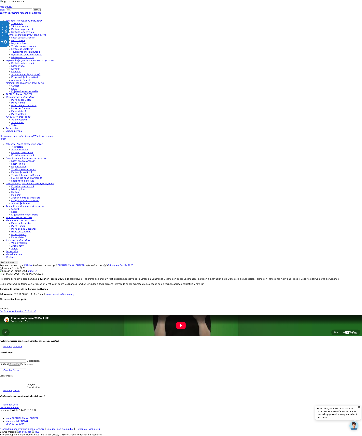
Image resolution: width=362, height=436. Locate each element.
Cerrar (16, 370)
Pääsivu (28, 265)
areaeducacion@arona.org (60, 294)
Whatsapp (39, 136)
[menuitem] (24, 20)
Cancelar (17, 346)
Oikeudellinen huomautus (60, 429)
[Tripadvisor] (24, 431)
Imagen (31, 384)
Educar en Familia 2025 (120, 265)
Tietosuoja (81, 429)
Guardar (7, 370)
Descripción (33, 360)
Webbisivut (95, 429)
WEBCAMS (17, 421)
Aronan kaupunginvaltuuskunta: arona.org (22, 429)
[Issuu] (35, 431)
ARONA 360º (15, 423)
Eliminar (7, 346)
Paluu (9, 407)
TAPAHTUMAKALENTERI (71, 265)
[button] (353, 425)
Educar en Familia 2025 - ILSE (18, 311)
